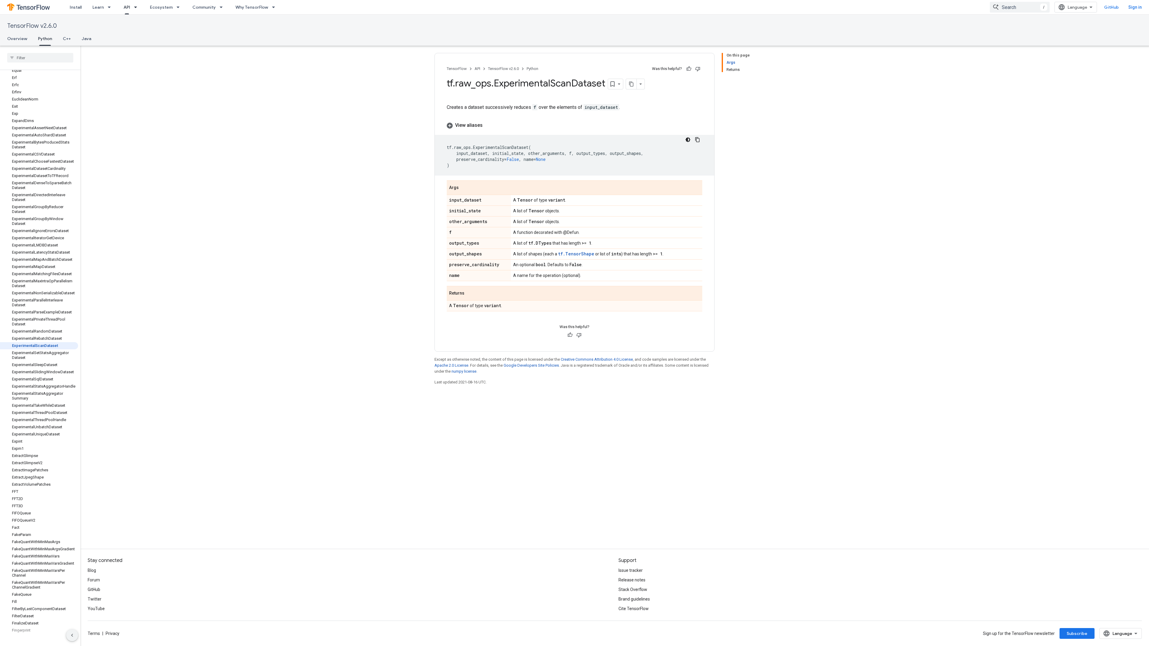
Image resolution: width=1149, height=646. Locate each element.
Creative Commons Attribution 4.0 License (597, 359)
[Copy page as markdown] (631, 84)
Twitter (94, 599)
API (127, 7)
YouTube (96, 608)
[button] (574, 125)
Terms (94, 633)
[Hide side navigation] (72, 635)
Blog (92, 570)
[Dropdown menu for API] (137, 7)
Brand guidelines (634, 599)
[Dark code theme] (688, 139)
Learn (98, 7)
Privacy (112, 633)
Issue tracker (630, 570)
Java (86, 38)
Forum (94, 580)
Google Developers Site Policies (531, 365)
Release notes (631, 580)
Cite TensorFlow (633, 608)
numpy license (464, 371)
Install (76, 7)
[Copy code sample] (697, 139)
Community (204, 7)
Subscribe (1077, 633)
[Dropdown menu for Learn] (111, 7)
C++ (67, 38)
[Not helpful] (697, 68)
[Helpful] (688, 68)
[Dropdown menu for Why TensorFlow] (275, 7)
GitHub (1111, 7)
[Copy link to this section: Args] (465, 188)
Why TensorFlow (251, 7)
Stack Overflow (632, 589)
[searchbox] (40, 58)
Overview (17, 38)
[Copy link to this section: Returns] (470, 293)
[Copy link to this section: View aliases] (489, 125)
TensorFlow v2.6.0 (32, 26)
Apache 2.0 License (451, 365)
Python (45, 38)
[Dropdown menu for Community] (223, 7)
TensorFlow (457, 68)
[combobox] (1020, 7)
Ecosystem (161, 7)
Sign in (1135, 7)
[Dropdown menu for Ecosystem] (180, 7)
